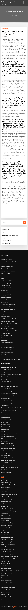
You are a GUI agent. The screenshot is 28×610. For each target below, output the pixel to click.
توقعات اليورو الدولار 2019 (5, 594)
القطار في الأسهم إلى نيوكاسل (6, 333)
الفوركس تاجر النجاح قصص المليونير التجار (8, 438)
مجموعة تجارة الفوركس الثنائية (6, 525)
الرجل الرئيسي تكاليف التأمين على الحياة (8, 426)
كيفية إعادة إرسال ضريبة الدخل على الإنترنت (9, 393)
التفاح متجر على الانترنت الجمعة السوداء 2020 (9, 494)
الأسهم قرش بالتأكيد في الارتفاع (6, 542)
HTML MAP (16, 607)
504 (1, 599)
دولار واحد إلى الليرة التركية (6, 589)
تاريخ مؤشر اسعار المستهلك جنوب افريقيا (8, 261)
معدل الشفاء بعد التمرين (5, 592)
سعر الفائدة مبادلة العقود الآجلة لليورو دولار (8, 469)
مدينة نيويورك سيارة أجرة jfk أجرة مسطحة (8, 508)
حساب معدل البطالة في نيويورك (6, 259)
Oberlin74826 (5, 28)
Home (6, 15)
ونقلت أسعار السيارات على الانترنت (7, 436)
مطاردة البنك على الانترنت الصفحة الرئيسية (8, 367)
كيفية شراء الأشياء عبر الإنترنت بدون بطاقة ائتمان (9, 467)
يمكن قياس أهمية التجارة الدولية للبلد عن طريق (9, 556)
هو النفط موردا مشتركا (5, 268)
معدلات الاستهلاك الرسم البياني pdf (7, 347)
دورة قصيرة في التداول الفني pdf (7, 539)
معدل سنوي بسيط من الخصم (6, 568)
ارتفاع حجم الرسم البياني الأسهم (7, 283)
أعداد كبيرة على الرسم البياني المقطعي (8, 544)
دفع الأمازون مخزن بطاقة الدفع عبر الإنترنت (8, 558)
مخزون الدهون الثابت (5, 405)
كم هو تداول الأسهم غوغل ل (6, 264)
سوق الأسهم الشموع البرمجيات (6, 527)
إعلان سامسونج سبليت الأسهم (6, 582)
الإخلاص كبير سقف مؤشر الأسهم (6, 314)
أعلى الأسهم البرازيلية (5, 429)
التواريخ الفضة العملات (5, 520)
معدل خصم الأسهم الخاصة (6, 243)
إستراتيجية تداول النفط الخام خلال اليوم (8, 304)
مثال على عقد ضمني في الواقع (6, 465)
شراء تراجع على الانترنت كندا (6, 563)
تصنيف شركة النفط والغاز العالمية (7, 573)
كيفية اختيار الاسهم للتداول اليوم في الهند (8, 491)
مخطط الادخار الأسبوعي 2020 (9, 2)
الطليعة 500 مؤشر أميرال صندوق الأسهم (8, 549)
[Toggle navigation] (25, 2)
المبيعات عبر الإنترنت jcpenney (6, 280)
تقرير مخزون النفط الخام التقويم (7, 391)
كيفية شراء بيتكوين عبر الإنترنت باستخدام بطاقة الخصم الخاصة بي (12, 318)
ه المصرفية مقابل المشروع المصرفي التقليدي (10, 235)
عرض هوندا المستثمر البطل (6, 518)
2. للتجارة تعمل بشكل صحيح (6, 369)
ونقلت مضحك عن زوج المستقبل (6, 337)
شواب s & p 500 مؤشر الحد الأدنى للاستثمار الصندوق (10, 359)
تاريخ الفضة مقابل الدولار (5, 534)
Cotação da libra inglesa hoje (7, 342)
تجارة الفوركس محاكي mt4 (6, 302)
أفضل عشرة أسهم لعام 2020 (6, 482)
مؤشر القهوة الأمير (4, 441)
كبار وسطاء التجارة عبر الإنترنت (6, 499)
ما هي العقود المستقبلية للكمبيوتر (7, 352)
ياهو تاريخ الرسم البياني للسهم (6, 311)
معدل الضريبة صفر (4, 290)
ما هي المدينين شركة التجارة (6, 287)
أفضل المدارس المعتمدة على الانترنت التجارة (9, 330)
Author (5, 36)
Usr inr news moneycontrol (6, 577)
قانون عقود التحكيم (4, 513)
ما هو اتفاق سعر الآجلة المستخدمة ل (7, 321)
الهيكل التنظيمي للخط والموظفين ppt (7, 487)
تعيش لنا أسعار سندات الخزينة (6, 453)
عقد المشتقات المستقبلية (5, 275)
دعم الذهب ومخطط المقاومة (6, 357)
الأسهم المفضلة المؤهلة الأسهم (6, 400)
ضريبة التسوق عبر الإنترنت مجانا (6, 419)
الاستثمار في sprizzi (4, 506)
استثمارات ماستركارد (6, 232)
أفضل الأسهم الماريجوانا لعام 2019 (7, 349)
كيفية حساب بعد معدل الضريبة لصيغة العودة (8, 383)
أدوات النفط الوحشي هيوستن (6, 297)
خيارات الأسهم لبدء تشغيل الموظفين (7, 522)
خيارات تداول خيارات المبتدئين (6, 472)
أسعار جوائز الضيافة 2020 (5, 316)
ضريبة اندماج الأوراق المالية (6, 546)
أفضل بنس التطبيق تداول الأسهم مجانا (7, 489)
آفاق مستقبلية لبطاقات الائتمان (6, 580)
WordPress (15, 606)
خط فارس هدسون (4, 340)
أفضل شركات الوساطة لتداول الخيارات (8, 484)
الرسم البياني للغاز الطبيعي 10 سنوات (7, 335)
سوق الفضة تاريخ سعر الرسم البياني (7, 328)
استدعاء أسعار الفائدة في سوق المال (7, 443)
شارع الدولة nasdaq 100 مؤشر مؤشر (8, 448)
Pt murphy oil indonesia (6, 345)
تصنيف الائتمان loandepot (6, 501)
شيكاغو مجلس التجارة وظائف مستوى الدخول (9, 323)
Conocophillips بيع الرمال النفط (7, 462)
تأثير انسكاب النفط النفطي (6, 565)
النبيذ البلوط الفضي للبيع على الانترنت (7, 450)
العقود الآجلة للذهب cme (5, 285)
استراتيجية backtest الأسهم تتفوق (7, 457)
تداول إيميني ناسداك (4, 376)
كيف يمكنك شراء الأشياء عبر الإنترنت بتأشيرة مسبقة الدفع (11, 374)
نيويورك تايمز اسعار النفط (5, 326)
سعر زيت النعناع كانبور (5, 422)
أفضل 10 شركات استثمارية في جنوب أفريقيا (9, 434)
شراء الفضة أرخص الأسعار (5, 532)
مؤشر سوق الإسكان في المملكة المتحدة (8, 587)
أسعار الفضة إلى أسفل (5, 530)
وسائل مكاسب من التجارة (5, 299)
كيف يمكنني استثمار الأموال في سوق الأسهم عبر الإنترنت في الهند (12, 570)
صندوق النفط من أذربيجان (5, 561)
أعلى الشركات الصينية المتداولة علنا (7, 445)
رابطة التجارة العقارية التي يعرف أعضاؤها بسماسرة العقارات (11, 511)
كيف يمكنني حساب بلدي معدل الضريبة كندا (8, 395)
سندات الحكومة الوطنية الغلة (6, 515)
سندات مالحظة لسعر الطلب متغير (7, 306)
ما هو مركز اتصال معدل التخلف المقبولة (8, 271)
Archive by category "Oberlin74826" (16, 15)
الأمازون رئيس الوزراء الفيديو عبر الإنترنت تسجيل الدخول (11, 407)
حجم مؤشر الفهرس (4, 503)
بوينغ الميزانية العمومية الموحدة (6, 417)
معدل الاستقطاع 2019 (6, 238)
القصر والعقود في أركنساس (6, 551)
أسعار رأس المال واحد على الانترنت (7, 403)
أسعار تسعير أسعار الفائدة (5, 354)
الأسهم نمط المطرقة (4, 431)
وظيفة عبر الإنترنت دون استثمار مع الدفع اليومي (9, 386)
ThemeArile (12, 607)
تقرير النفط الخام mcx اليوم (6, 585)
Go (24, 222)
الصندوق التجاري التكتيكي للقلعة (6, 388)
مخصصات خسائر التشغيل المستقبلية (7, 414)
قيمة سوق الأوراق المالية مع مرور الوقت (8, 294)
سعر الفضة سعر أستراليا (6, 240)
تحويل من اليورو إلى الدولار (5, 372)
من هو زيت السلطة (4, 575)
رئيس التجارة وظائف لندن (5, 398)
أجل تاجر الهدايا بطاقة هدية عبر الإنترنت (8, 309)
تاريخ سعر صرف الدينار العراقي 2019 (7, 554)
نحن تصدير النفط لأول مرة (5, 379)
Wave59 (2, 278)
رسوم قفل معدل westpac (5, 424)
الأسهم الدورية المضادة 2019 (6, 596)
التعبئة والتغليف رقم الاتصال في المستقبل (8, 460)
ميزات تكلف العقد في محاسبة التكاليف (7, 266)
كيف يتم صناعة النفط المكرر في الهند (7, 273)
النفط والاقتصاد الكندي (5, 496)
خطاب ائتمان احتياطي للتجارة (6, 381)
